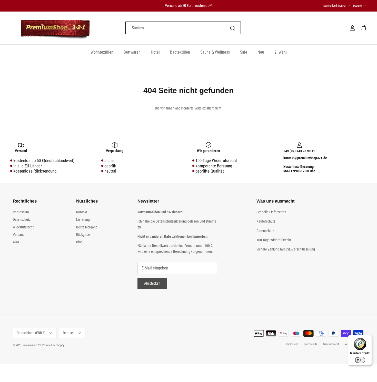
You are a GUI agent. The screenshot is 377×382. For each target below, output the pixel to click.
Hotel (155, 52)
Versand (19, 235)
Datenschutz (22, 219)
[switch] (360, 360)
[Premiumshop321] (55, 28)
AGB (16, 242)
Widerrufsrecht (23, 227)
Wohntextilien (102, 52)
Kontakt (81, 212)
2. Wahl (280, 52)
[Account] (351, 28)
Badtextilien (180, 52)
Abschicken (152, 283)
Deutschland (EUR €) (334, 5)
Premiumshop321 (31, 345)
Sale (243, 52)
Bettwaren (132, 52)
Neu (260, 52)
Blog (79, 242)
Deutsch (357, 5)
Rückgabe (83, 235)
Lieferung (83, 219)
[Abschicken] (233, 28)
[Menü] (369, 338)
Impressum (21, 212)
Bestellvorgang (86, 227)
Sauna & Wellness (215, 52)
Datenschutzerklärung (171, 221)
